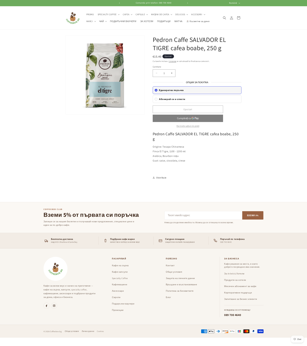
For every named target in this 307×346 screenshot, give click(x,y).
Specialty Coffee (120, 278)
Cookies (100, 331)
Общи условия (174, 271)
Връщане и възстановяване (181, 284)
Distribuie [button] (161, 177)
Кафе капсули (120, 271)
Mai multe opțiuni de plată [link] (188, 126)
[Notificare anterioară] (119, 3)
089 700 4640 (232, 315)
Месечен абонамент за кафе (240, 286)
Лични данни (88, 331)
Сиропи (116, 297)
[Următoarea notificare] (187, 3)
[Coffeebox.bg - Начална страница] (55, 269)
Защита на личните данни (180, 278)
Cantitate (157, 66)
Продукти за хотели (235, 280)
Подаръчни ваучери (123, 303)
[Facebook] (46, 306)
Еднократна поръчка (171, 90)
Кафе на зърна (120, 265)
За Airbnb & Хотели (234, 273)
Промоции (118, 310)
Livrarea (172, 61)
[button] (108, 14)
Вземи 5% (253, 215)
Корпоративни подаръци (238, 292)
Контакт (170, 265)
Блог (168, 297)
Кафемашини (119, 284)
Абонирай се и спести (172, 99)
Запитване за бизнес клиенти (240, 299)
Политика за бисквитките (180, 290)
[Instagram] (54, 306)
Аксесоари (118, 290)
